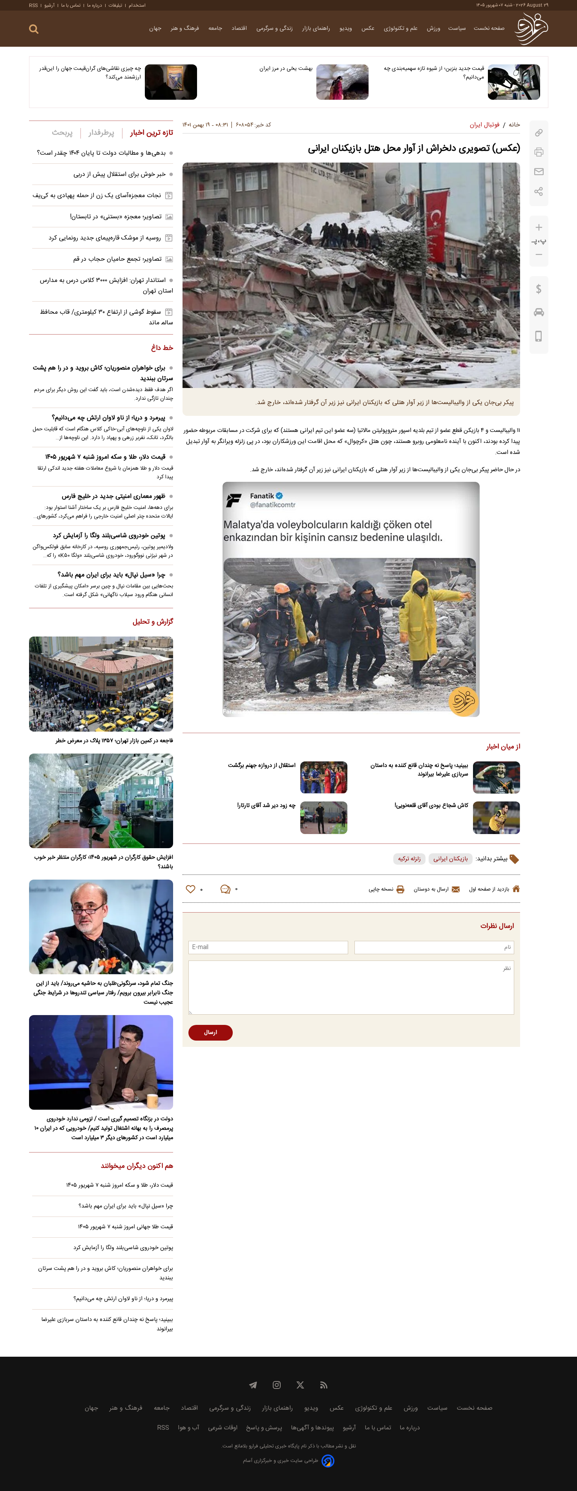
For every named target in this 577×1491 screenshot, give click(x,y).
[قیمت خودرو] (539, 314)
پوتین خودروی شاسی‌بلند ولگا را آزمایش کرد (109, 536)
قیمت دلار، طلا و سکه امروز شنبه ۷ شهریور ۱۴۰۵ (105, 457)
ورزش (433, 28)
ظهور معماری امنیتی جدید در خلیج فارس (113, 496)
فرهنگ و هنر (186, 28)
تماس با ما (70, 5)
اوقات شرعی (222, 1428)
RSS (33, 5)
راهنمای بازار (317, 28)
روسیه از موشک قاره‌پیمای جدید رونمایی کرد (105, 238)
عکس (369, 28)
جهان (156, 28)
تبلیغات (115, 5)
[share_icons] (538, 191)
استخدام (137, 5)
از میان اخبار (503, 747)
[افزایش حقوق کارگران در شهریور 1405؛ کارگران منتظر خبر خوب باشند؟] (101, 801)
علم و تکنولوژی (401, 28)
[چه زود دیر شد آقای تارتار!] (323, 817)
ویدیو (347, 28)
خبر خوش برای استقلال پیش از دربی (119, 174)
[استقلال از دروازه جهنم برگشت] (323, 777)
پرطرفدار (101, 133)
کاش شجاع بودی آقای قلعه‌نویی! (431, 805)
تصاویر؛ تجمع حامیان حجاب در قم (117, 259)
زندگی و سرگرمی (275, 28)
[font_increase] (538, 227)
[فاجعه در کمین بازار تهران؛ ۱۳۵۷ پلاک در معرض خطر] (101, 684)
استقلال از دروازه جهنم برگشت (262, 765)
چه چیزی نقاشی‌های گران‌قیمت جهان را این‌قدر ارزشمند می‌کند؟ (90, 73)
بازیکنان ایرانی (450, 859)
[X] (300, 1385)
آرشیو (49, 5)
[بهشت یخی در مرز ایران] (342, 82)
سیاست (457, 28)
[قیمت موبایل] (539, 338)
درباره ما (94, 5)
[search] (33, 29)
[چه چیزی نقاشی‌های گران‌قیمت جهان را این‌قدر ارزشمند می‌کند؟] (171, 82)
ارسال (210, 1032)
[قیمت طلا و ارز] (539, 291)
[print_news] (539, 152)
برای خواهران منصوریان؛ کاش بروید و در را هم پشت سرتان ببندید (103, 373)
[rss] (324, 1385)
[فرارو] (531, 28)
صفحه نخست (489, 28)
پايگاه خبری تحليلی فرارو (273, 1446)
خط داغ (162, 348)
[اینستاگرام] (276, 1385)
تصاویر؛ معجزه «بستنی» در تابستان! (116, 217)
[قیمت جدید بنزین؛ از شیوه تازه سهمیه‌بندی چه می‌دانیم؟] (514, 82)
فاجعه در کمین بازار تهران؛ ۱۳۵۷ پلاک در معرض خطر (114, 741)
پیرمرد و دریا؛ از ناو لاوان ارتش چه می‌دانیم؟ (108, 418)
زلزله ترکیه (409, 859)
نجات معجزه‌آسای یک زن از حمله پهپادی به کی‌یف (97, 195)
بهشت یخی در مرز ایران (285, 68)
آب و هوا (188, 1428)
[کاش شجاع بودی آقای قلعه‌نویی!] (496, 817)
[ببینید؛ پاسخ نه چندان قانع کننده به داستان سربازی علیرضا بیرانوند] (496, 777)
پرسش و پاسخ (264, 1428)
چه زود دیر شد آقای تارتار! (266, 805)
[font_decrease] (538, 254)
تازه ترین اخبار (151, 133)
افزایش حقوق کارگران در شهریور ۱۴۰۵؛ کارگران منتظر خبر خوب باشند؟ (103, 862)
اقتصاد (240, 28)
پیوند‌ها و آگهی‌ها (312, 1428)
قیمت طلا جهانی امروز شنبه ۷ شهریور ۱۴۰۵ (125, 1227)
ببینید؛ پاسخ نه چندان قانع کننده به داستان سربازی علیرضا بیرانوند (419, 770)
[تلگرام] (253, 1385)
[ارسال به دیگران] (539, 172)
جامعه (216, 28)
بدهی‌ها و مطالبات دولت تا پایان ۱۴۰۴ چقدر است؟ (101, 153)
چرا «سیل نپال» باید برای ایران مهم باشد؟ (111, 575)
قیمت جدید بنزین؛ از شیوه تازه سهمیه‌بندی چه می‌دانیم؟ (434, 73)
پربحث (62, 133)
